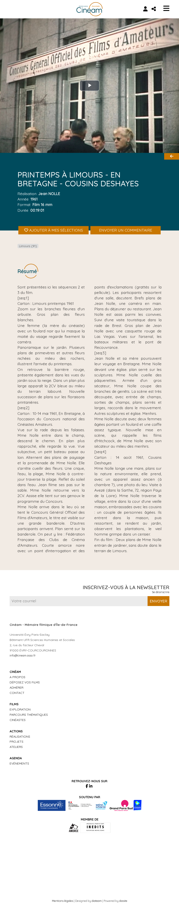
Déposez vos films (25, 682)
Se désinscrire (160, 592)
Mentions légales (62, 901)
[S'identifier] (145, 8)
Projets (16, 742)
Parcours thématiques (29, 715)
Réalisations (20, 736)
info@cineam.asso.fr (23, 655)
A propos (17, 677)
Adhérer (16, 688)
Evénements (19, 763)
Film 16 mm (42, 204)
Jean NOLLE (49, 193)
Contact (17, 693)
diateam (97, 901)
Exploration (20, 709)
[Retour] (171, 156)
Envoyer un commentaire (125, 230)
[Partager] (154, 8)
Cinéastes (18, 720)
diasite (123, 901)
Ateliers (16, 747)
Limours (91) (28, 246)
